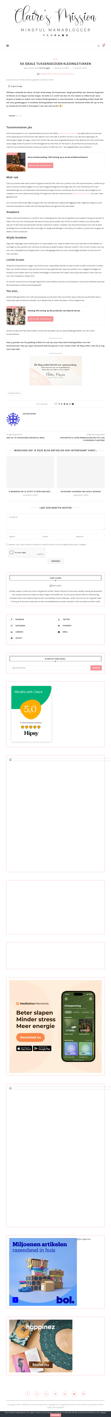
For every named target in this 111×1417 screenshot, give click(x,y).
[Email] (63, 35)
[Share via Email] (73, 404)
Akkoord (55, 1415)
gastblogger (44, 68)
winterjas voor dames (67, 133)
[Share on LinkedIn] (67, 404)
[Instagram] (51, 35)
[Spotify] (67, 35)
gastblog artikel (14, 393)
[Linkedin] (59, 35)
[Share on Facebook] (59, 404)
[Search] (98, 46)
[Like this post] (56, 404)
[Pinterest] (55, 35)
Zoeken (96, 668)
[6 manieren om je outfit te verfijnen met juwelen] (30, 472)
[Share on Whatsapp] (70, 404)
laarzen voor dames (81, 193)
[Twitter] (47, 35)
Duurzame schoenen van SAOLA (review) (81, 491)
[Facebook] (43, 35)
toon (18, 116)
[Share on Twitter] (62, 404)
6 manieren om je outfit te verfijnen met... (30, 491)
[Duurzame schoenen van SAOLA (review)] (81, 472)
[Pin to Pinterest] (64, 404)
